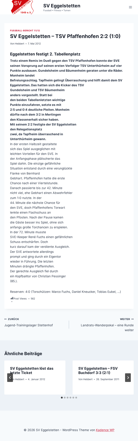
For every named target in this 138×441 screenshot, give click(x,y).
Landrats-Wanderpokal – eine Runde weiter (107, 325)
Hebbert (19, 43)
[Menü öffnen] (130, 7)
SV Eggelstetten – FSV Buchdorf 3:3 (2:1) (98, 370)
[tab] (62, 398)
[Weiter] (128, 377)
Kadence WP (105, 430)
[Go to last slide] (10, 377)
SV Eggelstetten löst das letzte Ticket (31, 370)
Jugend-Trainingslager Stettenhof (28, 322)
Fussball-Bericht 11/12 (25, 30)
